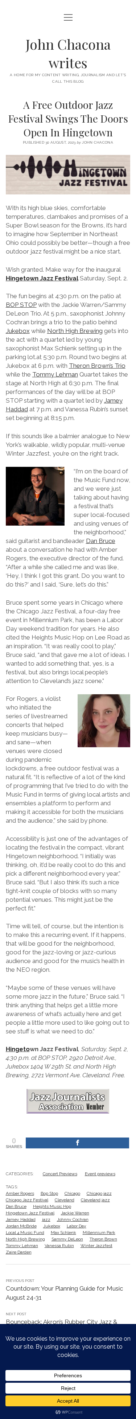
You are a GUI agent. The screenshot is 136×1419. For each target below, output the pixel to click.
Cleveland (64, 1199)
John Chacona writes (68, 53)
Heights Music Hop (52, 1206)
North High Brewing (75, 330)
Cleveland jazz (95, 1199)
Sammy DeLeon (67, 1239)
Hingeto (18, 1049)
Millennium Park (99, 1232)
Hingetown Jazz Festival (42, 278)
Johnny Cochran (72, 1219)
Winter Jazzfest (96, 1245)
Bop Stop (49, 1193)
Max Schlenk (63, 1232)
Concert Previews (60, 1173)
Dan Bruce (100, 540)
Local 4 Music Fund (25, 1232)
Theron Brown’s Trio (97, 365)
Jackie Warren (75, 1213)
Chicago (72, 1193)
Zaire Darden (19, 1252)
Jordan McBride (21, 1226)
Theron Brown (103, 1239)
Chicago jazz (99, 1193)
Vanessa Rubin (59, 1245)
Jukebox (18, 330)
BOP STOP (21, 304)
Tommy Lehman (55, 374)
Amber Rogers (20, 1193)
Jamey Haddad (21, 1219)
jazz (46, 1219)
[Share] (77, 1143)
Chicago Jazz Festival (27, 1199)
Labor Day (76, 1226)
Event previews (100, 1173)
